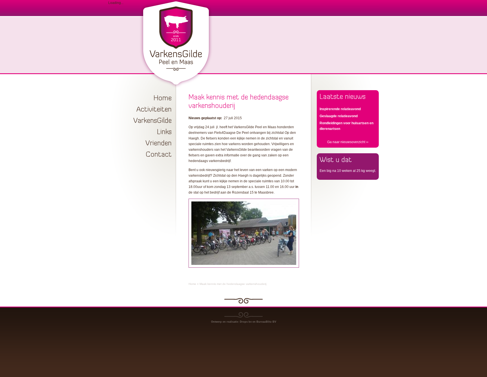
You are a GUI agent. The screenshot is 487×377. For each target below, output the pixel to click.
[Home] (176, 70)
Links (164, 132)
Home (163, 98)
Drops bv (246, 321)
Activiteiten (154, 109)
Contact (159, 154)
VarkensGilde (152, 121)
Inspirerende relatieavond (340, 109)
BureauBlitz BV (266, 321)
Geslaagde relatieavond (339, 116)
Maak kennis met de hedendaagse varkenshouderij (233, 283)
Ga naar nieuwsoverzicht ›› (347, 142)
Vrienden (158, 143)
